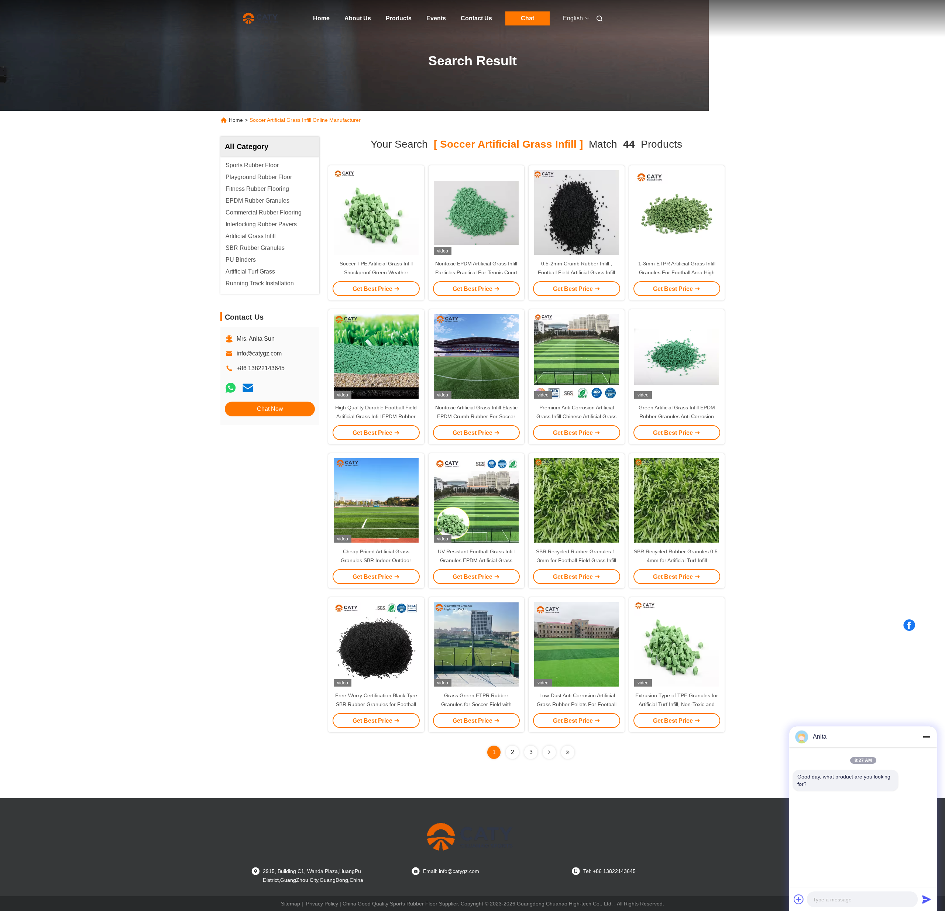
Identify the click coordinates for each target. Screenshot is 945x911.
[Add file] (799, 899)
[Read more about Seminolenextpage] (549, 752)
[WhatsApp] (230, 388)
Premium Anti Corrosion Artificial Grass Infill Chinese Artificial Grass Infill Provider (576, 416)
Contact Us (476, 18)
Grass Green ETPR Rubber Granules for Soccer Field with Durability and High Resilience (476, 704)
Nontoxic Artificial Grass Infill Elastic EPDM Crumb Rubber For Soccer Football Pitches (476, 416)
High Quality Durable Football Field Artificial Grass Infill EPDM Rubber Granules (376, 416)
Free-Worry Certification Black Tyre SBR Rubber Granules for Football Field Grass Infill (376, 704)
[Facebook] (909, 625)
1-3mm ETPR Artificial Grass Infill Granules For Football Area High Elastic (676, 272)
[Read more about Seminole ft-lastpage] (567, 752)
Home (321, 18)
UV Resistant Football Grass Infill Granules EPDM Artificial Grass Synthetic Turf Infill (476, 560)
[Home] (261, 18)
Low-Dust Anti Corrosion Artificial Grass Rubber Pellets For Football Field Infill (576, 704)
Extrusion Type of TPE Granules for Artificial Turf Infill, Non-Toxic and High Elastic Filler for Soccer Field (676, 704)
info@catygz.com (259, 353)
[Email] (247, 388)
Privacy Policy (322, 904)
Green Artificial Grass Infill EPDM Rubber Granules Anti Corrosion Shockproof (677, 416)
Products (399, 18)
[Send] (926, 899)
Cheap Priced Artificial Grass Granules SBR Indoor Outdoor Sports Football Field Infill (376, 560)
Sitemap (290, 904)
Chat (527, 18)
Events (436, 18)
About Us (357, 18)
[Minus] (926, 736)
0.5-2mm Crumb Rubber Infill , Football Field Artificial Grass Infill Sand (576, 272)
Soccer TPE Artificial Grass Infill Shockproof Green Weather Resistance (376, 272)
